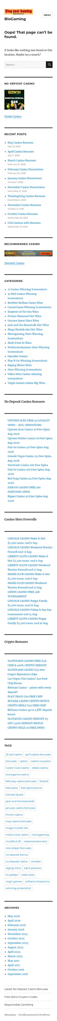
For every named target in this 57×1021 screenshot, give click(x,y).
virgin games (14, 881)
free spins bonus (31, 787)
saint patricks (32, 868)
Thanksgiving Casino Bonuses (26, 196)
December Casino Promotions (26, 187)
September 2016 (18, 974)
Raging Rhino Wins (20, 365)
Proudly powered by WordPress (34, 1015)
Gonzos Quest (14, 794)
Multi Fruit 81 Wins (20, 342)
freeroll (44, 781)
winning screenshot (18, 888)
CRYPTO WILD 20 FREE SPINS (26, 727)
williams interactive (37, 881)
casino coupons (41, 761)
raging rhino (13, 868)
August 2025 (15, 947)
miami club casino (17, 834)
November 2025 (18, 934)
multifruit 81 (13, 841)
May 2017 (13, 960)
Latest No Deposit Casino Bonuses (26, 989)
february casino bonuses (21, 781)
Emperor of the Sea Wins (23, 311)
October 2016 (16, 969)
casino (24, 761)
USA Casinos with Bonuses (24, 222)
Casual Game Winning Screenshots (29, 307)
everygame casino (17, 774)
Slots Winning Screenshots (25, 369)
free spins (12, 787)
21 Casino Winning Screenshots (27, 289)
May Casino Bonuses (20, 142)
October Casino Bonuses (23, 214)
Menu (47, 15)
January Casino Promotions (25, 178)
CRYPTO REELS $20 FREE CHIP (27, 705)
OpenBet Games (18, 356)
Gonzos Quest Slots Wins (23, 320)
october (36, 861)
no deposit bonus (17, 854)
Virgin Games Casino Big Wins (26, 383)
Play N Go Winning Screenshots (27, 360)
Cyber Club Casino (17, 767)
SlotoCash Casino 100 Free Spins (28, 465)
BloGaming (15, 19)
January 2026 (16, 929)
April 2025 (14, 951)
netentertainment (35, 841)
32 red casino (14, 754)
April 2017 (14, 965)
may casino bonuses (19, 821)
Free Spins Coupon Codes (20, 996)
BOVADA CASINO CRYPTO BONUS (28, 701)
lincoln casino (14, 814)
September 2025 (18, 942)
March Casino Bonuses (22, 160)
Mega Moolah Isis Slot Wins (25, 329)
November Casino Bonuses (24, 205)
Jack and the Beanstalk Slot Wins (28, 325)
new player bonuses (18, 848)
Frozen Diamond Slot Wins (24, 316)
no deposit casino (17, 861)
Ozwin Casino (12, 116)
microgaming (40, 834)
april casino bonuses (38, 754)
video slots (28, 874)
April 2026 (14, 920)
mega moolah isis (17, 828)
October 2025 (16, 938)
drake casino (40, 767)
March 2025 (15, 956)
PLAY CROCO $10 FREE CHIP (25, 696)
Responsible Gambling (18, 1004)
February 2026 (17, 925)
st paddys (12, 874)
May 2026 (14, 916)
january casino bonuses (20, 807)
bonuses (11, 761)
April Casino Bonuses (21, 151)
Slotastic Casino (14, 263)
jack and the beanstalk (20, 801)
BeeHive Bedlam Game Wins (25, 302)
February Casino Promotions (25, 169)
